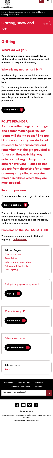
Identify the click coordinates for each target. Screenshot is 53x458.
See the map (13, 320)
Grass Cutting (11, 258)
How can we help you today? (14, 392)
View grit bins (11, 109)
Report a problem (12, 204)
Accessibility (39, 382)
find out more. (20, 239)
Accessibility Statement (20, 387)
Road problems (37, 12)
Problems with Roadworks (16, 266)
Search (49, 392)
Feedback (39, 387)
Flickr (36, 405)
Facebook (17, 405)
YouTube (23, 405)
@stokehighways (15, 347)
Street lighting (11, 270)
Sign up (11, 293)
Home (3, 12)
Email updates (24, 382)
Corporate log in (26, 411)
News (7, 369)
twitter (29, 405)
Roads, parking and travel (18, 12)
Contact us (8, 382)
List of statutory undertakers (18, 262)
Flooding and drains (13, 254)
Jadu (37, 420)
